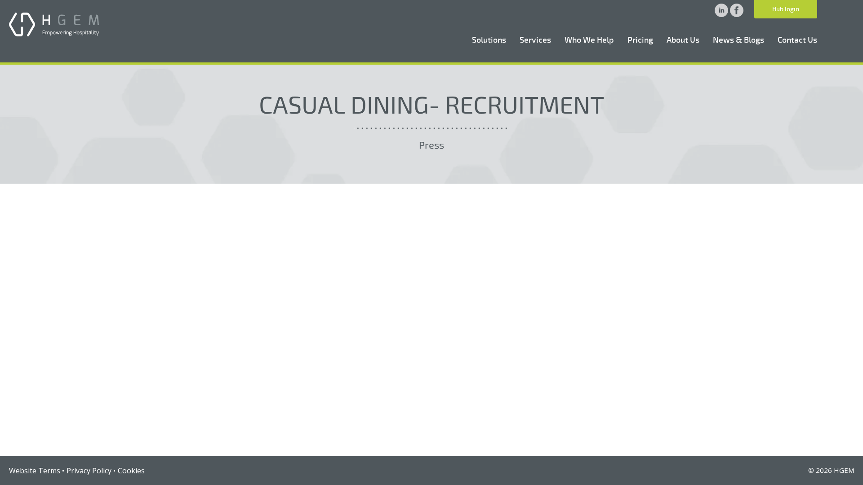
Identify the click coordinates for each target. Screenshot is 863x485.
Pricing (640, 40)
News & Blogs (738, 40)
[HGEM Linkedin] (722, 14)
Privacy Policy (89, 471)
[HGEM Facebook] (736, 14)
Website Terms (34, 471)
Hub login (785, 9)
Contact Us (797, 40)
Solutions (489, 40)
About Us (683, 40)
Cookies (131, 471)
